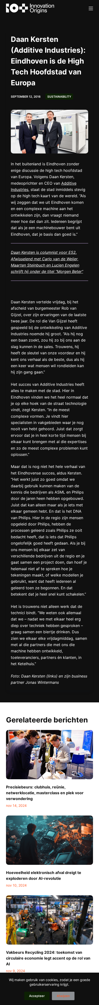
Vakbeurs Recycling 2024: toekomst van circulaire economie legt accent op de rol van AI (48, 958)
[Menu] (91, 8)
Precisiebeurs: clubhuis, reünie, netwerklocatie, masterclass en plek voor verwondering (45, 793)
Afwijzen (63, 996)
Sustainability (59, 96)
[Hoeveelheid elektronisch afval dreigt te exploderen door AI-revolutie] (49, 840)
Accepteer (37, 996)
